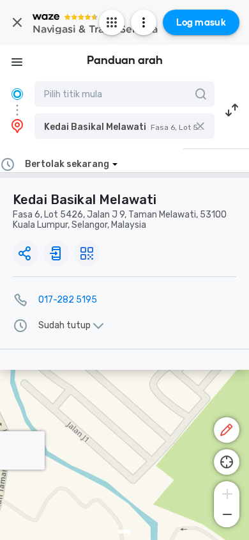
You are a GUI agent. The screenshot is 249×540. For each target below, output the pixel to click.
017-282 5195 (67, 299)
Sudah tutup (64, 326)
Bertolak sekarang (67, 164)
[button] (124, 126)
